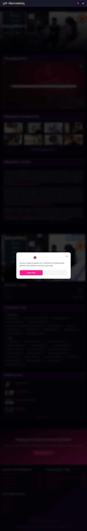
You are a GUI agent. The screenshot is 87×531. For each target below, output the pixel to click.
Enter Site (31, 273)
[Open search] (78, 3)
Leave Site (56, 273)
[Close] (67, 256)
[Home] (14, 3)
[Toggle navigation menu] (83, 3)
